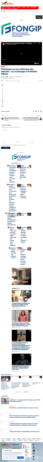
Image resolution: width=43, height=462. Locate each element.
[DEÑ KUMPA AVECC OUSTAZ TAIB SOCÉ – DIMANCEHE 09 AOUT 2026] (21, 359)
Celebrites (13, 364)
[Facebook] (26, 4)
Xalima (7, 76)
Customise (6, 457)
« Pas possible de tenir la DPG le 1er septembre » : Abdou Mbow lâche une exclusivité (23, 191)
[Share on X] (7, 81)
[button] (19, 13)
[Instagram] (33, 4)
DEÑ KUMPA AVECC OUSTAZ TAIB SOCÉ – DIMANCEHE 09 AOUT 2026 (20, 368)
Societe (29, 438)
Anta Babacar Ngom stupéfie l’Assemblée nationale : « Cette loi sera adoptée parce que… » (21, 324)
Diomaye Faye (9, 11)
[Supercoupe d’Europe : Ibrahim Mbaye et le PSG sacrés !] (5, 432)
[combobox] (18, 17)
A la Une (13, 320)
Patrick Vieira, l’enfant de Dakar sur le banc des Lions (24, 408)
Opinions (23, 438)
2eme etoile (25, 11)
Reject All (13, 457)
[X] (28, 4)
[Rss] (36, 4)
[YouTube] (30, 4)
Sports (11, 398)
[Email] (15, 81)
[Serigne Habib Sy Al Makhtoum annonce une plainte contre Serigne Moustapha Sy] (29, 166)
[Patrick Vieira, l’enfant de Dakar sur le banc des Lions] (5, 409)
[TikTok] (34, 4)
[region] (13, 454)
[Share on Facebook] (5, 81)
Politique (18, 438)
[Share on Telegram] (13, 81)
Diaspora (36, 440)
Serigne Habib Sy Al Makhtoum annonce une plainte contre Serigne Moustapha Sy (23, 172)
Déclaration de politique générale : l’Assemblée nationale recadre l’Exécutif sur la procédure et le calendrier (12, 174)
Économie (31, 440)
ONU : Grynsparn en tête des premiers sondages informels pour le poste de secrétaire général (23, 256)
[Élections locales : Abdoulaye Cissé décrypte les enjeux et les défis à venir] (26, 379)
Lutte (3, 441)
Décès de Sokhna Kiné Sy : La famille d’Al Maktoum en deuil (13, 253)
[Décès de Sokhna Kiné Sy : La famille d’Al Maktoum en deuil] (19, 248)
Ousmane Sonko (15, 11)
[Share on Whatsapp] (9, 81)
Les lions (25, 440)
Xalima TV (2, 66)
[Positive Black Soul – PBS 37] (37, 379)
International (9, 440)
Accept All (20, 457)
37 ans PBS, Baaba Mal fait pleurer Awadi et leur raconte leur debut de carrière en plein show (16, 385)
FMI (37, 11)
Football (33, 438)
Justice (20, 11)
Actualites (17, 320)
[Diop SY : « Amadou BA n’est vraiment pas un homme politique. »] (29, 214)
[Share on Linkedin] (11, 81)
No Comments (11, 76)
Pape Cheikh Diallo (32, 11)
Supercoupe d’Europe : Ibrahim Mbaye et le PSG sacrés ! (24, 431)
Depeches (13, 340)
